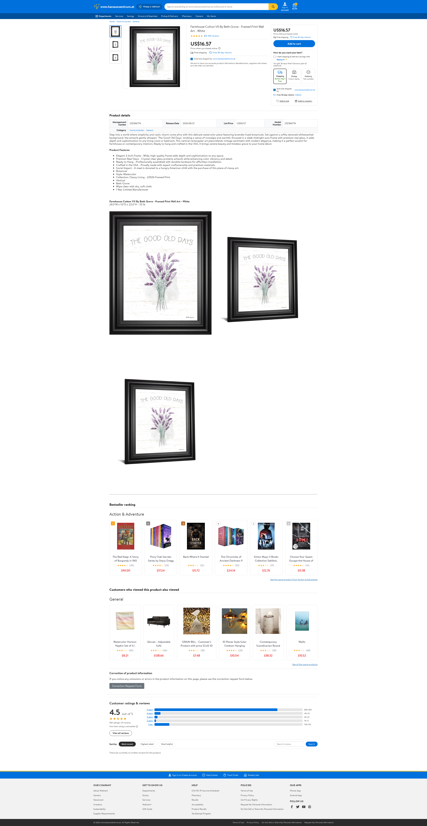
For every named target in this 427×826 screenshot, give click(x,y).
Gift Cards (147, 808)
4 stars (150, 713)
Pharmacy (187, 16)
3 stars (150, 717)
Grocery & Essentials (147, 16)
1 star (150, 724)
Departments (105, 16)
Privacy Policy (247, 795)
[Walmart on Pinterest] (310, 807)
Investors (97, 804)
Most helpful (167, 743)
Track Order (233, 775)
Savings (130, 16)
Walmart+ (147, 804)
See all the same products (305, 664)
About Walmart (100, 790)
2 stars (150, 720)
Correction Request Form (127, 686)
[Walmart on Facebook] (292, 807)
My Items (211, 16)
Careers (199, 16)
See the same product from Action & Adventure (294, 579)
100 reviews (213, 36)
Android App (296, 795)
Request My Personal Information (256, 804)
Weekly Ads (253, 775)
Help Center (212, 775)
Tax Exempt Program (201, 813)
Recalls (195, 799)
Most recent (127, 743)
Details (298, 95)
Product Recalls (199, 808)
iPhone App (295, 790)
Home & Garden (124, 21)
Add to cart (294, 43)
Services (119, 16)
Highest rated (147, 743)
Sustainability (99, 808)
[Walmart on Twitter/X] (298, 807)
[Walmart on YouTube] (304, 807)
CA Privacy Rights (249, 799)
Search (311, 743)
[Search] (273, 6)
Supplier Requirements (104, 813)
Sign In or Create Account (184, 775)
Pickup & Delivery (169, 16)
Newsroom (98, 799)
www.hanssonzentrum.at (224, 58)
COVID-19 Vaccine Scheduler (206, 790)
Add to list (284, 101)
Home (112, 21)
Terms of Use (247, 790)
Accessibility (197, 804)
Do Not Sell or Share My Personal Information (262, 808)
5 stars (150, 709)
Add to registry (305, 101)
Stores (145, 795)
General (136, 21)
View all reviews (121, 733)
